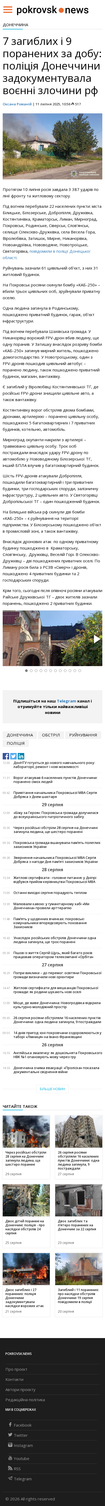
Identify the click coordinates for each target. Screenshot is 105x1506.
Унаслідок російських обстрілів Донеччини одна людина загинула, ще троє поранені (54, 940)
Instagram (23, 1445)
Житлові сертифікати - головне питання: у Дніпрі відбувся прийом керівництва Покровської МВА (54, 880)
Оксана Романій (17, 104)
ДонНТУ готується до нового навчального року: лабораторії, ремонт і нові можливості (54, 765)
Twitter (21, 1435)
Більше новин (52, 1089)
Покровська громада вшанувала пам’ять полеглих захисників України (56, 845)
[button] (96, 639)
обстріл (51, 734)
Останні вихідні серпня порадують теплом (50, 893)
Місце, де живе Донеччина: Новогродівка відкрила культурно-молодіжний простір (57, 1005)
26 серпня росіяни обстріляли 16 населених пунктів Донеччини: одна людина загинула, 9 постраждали (57, 1020)
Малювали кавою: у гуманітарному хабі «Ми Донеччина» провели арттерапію (51, 906)
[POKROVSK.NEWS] (52, 9)
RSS (17, 1468)
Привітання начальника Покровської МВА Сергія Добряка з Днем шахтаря (55, 795)
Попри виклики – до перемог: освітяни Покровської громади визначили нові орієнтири (57, 975)
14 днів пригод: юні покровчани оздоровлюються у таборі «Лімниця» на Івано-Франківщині (57, 1035)
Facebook (23, 1425)
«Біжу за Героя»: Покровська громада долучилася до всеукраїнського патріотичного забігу (55, 815)
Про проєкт (16, 1369)
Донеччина (15, 24)
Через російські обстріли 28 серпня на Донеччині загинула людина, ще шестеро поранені (55, 830)
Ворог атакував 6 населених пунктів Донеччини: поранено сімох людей (55, 780)
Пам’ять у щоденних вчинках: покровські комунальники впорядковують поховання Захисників (50, 923)
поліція (16, 743)
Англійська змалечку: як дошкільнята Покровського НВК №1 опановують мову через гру (57, 1055)
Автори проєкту (20, 1389)
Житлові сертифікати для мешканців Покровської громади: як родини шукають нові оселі (55, 990)
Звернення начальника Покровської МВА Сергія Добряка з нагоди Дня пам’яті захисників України (55, 860)
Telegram (66, 701)
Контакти (14, 1379)
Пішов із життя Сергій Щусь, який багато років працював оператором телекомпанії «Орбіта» (53, 955)
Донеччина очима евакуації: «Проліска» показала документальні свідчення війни (56, 1070)
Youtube (21, 1458)
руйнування (83, 734)
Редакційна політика (25, 1399)
